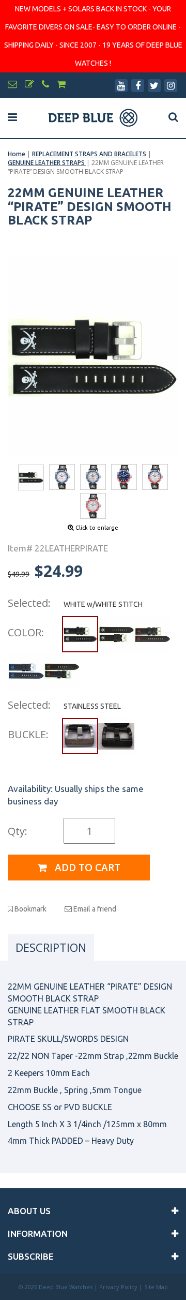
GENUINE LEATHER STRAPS (47, 162)
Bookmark (30, 909)
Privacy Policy (118, 1287)
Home (16, 154)
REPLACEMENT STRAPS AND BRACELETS (89, 154)
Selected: (29, 603)
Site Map (156, 1287)
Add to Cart (86, 867)
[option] (93, 356)
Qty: (17, 831)
